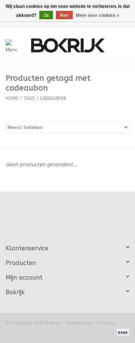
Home (12, 98)
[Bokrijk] (79, 45)
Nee (64, 15)
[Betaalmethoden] (121, 332)
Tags (29, 98)
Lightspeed (104, 323)
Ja (46, 15)
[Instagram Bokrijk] (88, 215)
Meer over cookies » (97, 15)
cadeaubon (53, 98)
